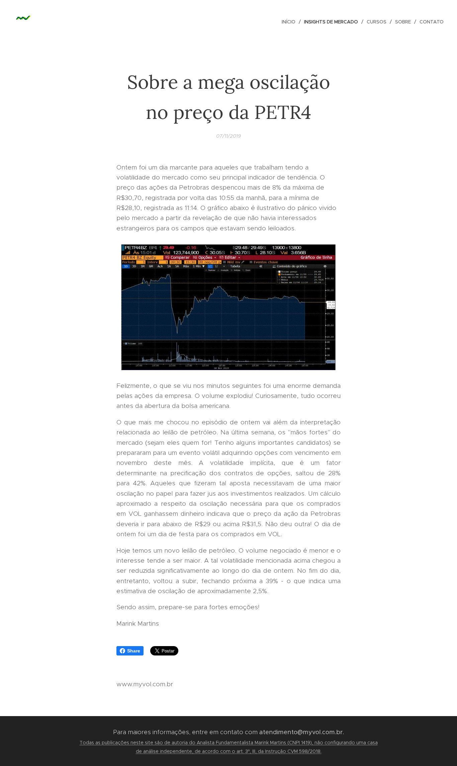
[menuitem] (290, 21)
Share (133, 650)
